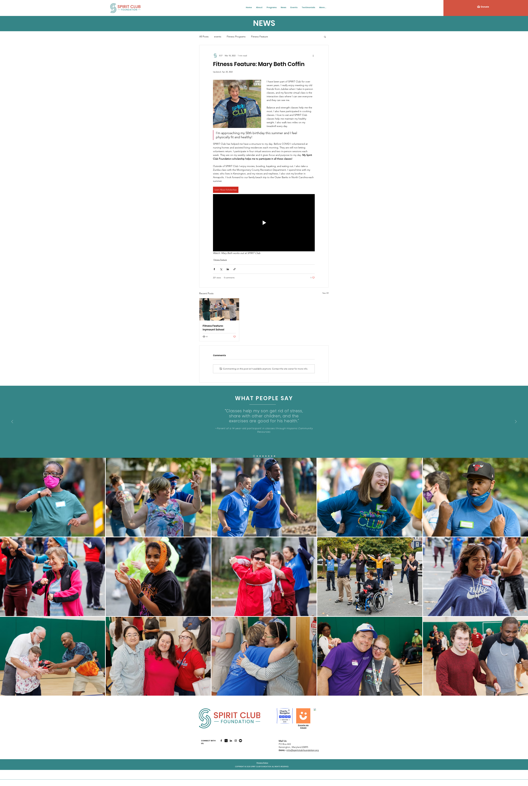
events (217, 36)
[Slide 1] (254, 456)
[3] (260, 456)
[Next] (516, 422)
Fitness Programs (236, 36)
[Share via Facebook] (214, 269)
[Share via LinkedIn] (227, 269)
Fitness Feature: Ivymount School (213, 327)
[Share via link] (234, 269)
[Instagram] (235, 740)
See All (325, 293)
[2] (257, 456)
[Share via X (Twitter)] (221, 269)
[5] (265, 456)
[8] (274, 456)
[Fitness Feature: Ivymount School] (219, 309)
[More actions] (313, 55)
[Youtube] (240, 740)
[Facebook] (221, 740)
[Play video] (264, 222)
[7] (271, 456)
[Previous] (12, 422)
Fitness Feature (259, 36)
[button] (259, 7)
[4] (263, 456)
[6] (268, 456)
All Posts (204, 36)
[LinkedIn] (230, 740)
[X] (226, 740)
